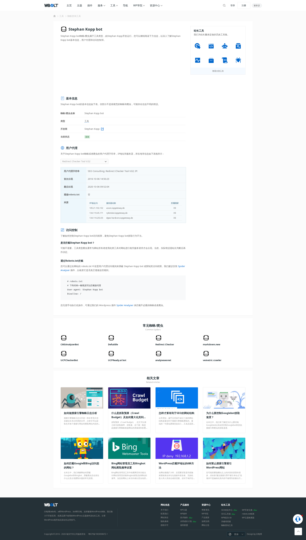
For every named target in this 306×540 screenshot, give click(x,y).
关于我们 (164, 509)
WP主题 (183, 509)
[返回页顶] (298, 531)
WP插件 (183, 513)
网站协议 (164, 517)
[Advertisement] (123, 69)
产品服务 (184, 504)
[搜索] (224, 5)
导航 (125, 5)
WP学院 (137, 5)
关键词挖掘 (226, 521)
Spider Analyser (125, 305)
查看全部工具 (218, 71)
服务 (100, 5)
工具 (112, 5)
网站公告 (205, 525)
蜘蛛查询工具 (74, 16)
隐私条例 (164, 521)
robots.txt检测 (248, 513)
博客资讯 (205, 509)
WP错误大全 (226, 517)
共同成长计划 (186, 521)
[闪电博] (51, 5)
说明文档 (205, 521)
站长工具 (225, 504)
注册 (244, 5)
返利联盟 (184, 525)
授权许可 (164, 525)
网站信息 (165, 504)
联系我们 (164, 513)
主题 (79, 5)
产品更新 (205, 517)
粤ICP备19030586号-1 (98, 534)
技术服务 (184, 517)
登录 (232, 5)
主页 (69, 5)
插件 (89, 5)
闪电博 (259, 534)
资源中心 (155, 5)
